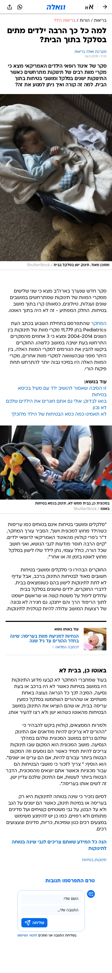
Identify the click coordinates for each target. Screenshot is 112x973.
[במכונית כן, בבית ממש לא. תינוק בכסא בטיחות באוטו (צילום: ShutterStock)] (56, 469)
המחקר (99, 323)
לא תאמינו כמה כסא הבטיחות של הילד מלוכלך (59, 414)
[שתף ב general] (10, 7)
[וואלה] (56, 7)
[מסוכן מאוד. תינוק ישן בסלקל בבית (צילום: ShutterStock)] (56, 182)
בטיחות (87, 860)
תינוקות (101, 860)
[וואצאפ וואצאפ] (19, 7)
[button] (89, 7)
